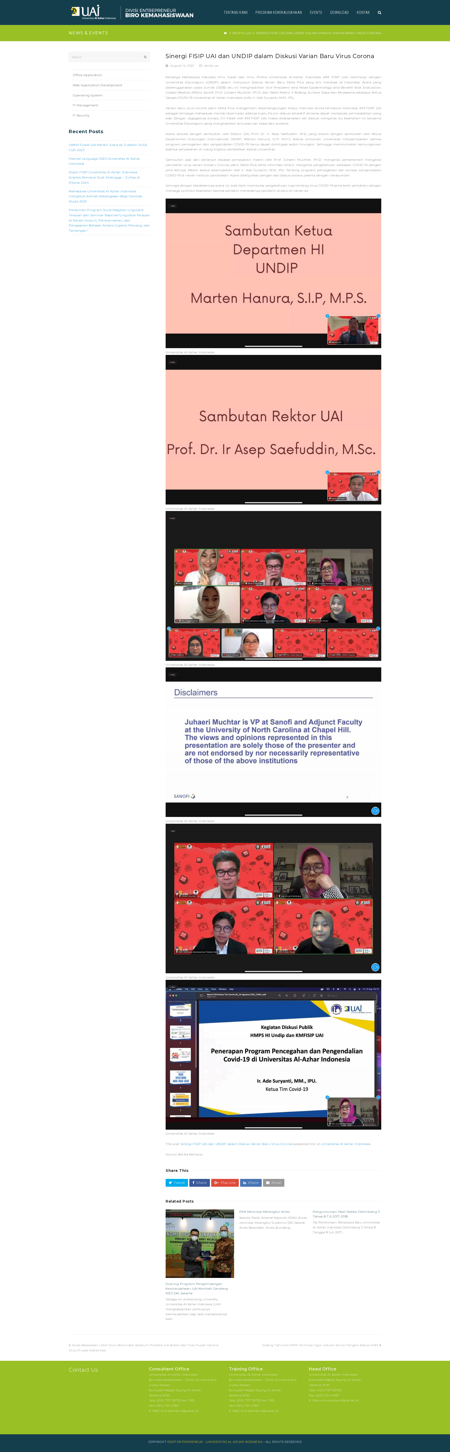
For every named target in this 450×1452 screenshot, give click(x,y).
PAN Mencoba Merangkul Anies (264, 1212)
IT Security (81, 115)
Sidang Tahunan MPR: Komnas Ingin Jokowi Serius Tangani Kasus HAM (320, 1345)
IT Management (85, 105)
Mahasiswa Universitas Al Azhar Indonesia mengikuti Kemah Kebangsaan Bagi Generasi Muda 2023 (105, 196)
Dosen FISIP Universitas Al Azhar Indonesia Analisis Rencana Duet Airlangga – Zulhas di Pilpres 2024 (104, 177)
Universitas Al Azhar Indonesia (346, 1144)
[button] (177, 1182)
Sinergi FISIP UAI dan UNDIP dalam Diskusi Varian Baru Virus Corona (236, 1144)
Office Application (87, 75)
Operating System (88, 95)
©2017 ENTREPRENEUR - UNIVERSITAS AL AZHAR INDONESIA (215, 1442)
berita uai (211, 65)
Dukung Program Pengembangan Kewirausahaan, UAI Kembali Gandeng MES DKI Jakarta (197, 1288)
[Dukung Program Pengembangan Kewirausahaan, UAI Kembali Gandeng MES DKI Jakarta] (200, 1243)
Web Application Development (98, 85)
